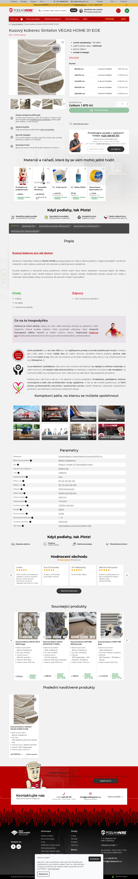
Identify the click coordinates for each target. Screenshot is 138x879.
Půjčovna (74, 845)
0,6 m (26, 182)
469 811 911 (62, 1)
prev (11, 640)
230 (71, 485)
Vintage (69, 465)
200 (73, 481)
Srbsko (61, 514)
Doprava (33, 1)
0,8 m (20, 182)
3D (74, 465)
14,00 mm (62, 497)
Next (127, 575)
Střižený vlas (64, 469)
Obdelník (62, 473)
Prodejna (13, 1)
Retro (90, 465)
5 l (63, 182)
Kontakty (23, 1)
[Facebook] (13, 846)
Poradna (100, 1)
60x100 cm (47, 637)
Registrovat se (105, 781)
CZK (112, 1)
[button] (99, 69)
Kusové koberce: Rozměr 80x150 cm (87, 456)
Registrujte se (80, 5)
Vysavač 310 (38, 182)
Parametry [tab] (28, 226)
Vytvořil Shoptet (121, 876)
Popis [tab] (14, 226)
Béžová (61, 460)
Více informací (53, 869)
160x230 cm (27, 637)
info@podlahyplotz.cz (80, 1)
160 (69, 481)
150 (60, 485)
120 (62, 481)
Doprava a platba (47, 836)
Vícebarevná (70, 460)
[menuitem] (16, 19)
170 (63, 485)
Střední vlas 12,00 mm (67, 493)
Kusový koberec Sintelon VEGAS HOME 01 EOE (21, 728)
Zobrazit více (69, 591)
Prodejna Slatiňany (94, 12)
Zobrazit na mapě (108, 845)
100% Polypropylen (66, 489)
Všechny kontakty (114, 796)
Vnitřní (61, 509)
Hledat (73, 10)
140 (66, 481)
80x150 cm (57, 637)
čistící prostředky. (47, 130)
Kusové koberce (65, 456)
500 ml (58, 182)
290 (74, 485)
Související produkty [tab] (86, 226)
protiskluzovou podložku (40, 120)
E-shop (73, 836)
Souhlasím (94, 859)
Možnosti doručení (80, 124)
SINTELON (63, 522)
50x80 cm (84, 637)
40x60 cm (75, 637)
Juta (60, 477)
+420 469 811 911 (110, 135)
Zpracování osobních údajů (50, 851)
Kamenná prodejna (48, 839)
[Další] (64, 104)
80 (60, 481)
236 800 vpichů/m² (66, 505)
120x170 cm (105, 637)
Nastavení (43, 874)
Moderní (62, 465)
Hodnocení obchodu (69, 556)
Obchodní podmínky (48, 848)
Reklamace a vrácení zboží (50, 845)
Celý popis (74, 57)
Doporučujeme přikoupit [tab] (54, 226)
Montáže (74, 839)
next (127, 640)
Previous (11, 575)
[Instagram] (18, 846)
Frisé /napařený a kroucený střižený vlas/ (75, 526)
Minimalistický (82, 465)
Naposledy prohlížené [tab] (25, 231)
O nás (43, 842)
